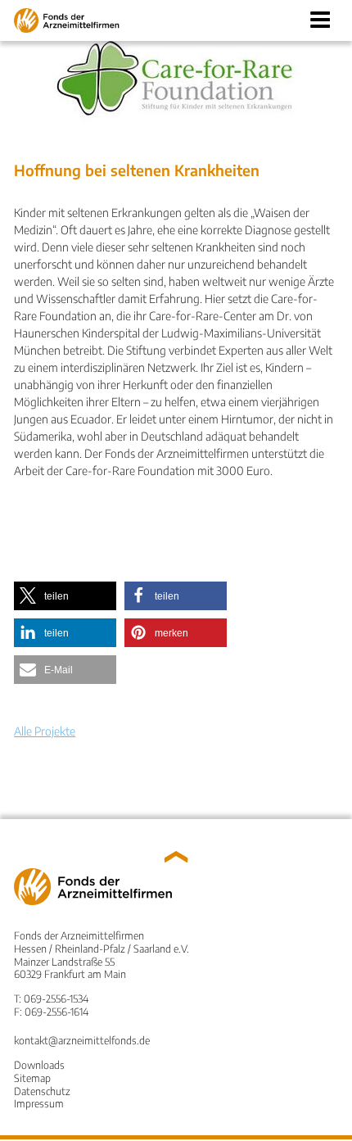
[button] (65, 596)
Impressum (39, 1103)
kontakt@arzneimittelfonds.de (82, 1040)
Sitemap (32, 1077)
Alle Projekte (44, 731)
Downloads (39, 1064)
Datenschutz (42, 1091)
